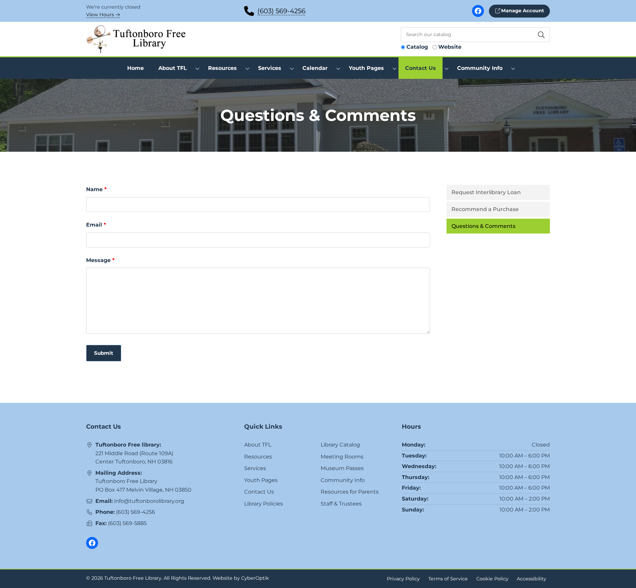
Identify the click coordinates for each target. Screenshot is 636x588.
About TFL (257, 445)
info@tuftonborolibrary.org (149, 501)
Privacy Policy (403, 578)
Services (255, 468)
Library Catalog (340, 445)
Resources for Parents (350, 492)
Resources (258, 457)
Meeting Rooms (342, 457)
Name (96, 189)
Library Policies (263, 504)
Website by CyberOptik (241, 578)
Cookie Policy (492, 578)
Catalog (417, 47)
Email (96, 225)
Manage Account (522, 11)
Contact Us (259, 492)
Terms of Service (448, 578)
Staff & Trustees (341, 504)
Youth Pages (261, 480)
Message (100, 260)
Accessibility (531, 578)
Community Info (343, 480)
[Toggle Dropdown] (197, 68)
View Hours (100, 15)
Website (449, 47)
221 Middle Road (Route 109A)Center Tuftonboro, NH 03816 (134, 457)
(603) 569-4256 (281, 11)
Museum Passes (342, 468)
